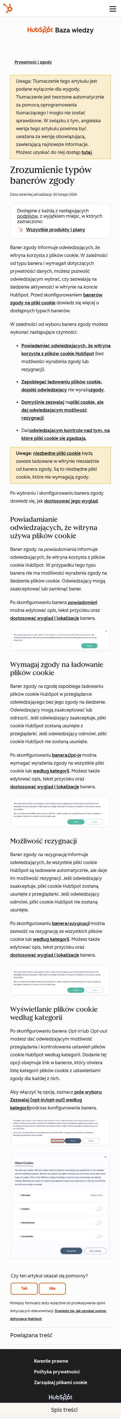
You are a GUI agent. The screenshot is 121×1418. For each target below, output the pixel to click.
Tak (24, 1288)
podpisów (27, 216)
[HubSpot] (7, 8)
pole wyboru (87, 1092)
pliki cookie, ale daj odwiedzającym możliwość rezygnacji (62, 410)
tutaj (87, 152)
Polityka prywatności (57, 1372)
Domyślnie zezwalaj (42, 402)
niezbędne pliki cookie (57, 453)
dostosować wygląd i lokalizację (44, 618)
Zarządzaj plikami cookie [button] (60, 1382)
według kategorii (51, 771)
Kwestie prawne (51, 1361)
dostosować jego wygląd (71, 501)
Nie (52, 1288)
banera (66, 755)
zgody (97, 389)
